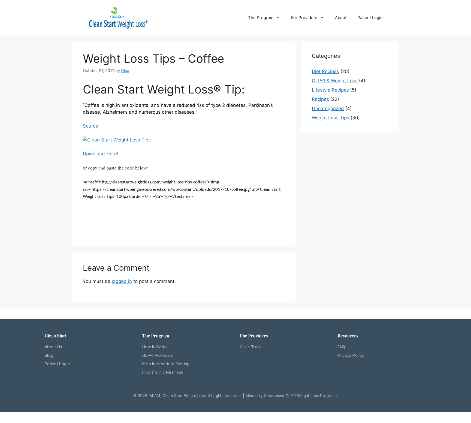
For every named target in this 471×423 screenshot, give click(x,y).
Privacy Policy (350, 355)
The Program (260, 17)
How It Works (155, 347)
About (340, 17)
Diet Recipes (325, 71)
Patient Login (370, 17)
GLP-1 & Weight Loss (335, 80)
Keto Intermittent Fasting (166, 363)
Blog (49, 355)
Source (90, 126)
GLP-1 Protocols (157, 355)
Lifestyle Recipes (330, 90)
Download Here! (100, 153)
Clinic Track (251, 347)
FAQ (341, 347)
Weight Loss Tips (330, 117)
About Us (53, 347)
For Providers (304, 17)
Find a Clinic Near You (162, 372)
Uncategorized (328, 108)
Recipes (320, 99)
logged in (122, 281)
